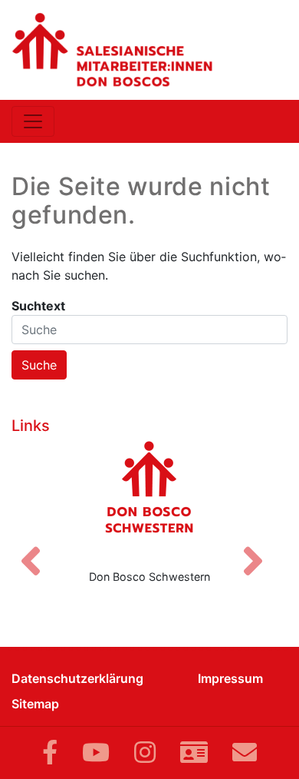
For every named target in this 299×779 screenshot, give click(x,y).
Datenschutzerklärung (77, 678)
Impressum (230, 678)
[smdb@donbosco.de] (244, 752)
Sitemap (35, 703)
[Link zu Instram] (145, 752)
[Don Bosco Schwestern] (150, 498)
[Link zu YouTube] (96, 752)
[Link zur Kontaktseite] (194, 752)
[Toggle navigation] (33, 121)
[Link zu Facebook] (50, 752)
